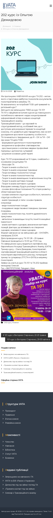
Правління (10, 415)
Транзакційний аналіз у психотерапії (18, 372)
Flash (50, 511)
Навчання (9, 446)
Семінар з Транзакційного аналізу (18, 369)
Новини (17, 26)
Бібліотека (10, 450)
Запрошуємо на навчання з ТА (16, 354)
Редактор (20, 91)
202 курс (7, 322)
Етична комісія (11, 419)
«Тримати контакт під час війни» (16, 365)
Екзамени (9, 458)
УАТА (24, 511)
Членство (9, 442)
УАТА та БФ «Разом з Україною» (16, 358)
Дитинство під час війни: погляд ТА (18, 361)
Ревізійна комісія (13, 423)
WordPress (37, 514)
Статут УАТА (11, 454)
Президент (10, 411)
